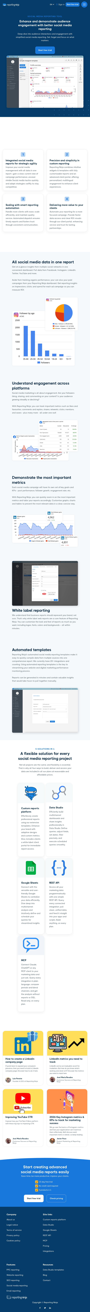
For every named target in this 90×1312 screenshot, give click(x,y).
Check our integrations (56, 242)
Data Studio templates (53, 1270)
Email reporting (14, 1291)
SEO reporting (13, 1280)
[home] (11, 4)
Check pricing (56, 1198)
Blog (45, 1275)
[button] (53, 5)
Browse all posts (76, 1024)
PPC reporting (13, 1270)
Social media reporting (17, 1285)
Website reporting (15, 1275)
